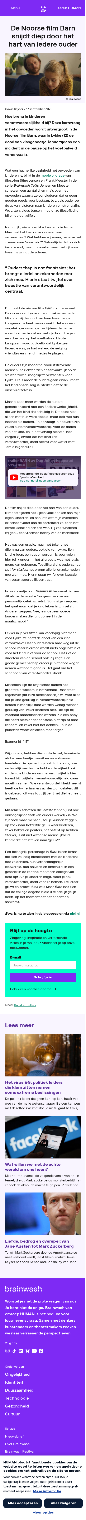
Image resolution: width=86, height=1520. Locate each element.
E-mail (15, 957)
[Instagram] (7, 1350)
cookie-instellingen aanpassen (40, 480)
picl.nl (75, 914)
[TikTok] (14, 1350)
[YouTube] (34, 1350)
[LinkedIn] (20, 1350)
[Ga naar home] (43, 8)
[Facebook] (40, 1350)
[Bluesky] (27, 1350)
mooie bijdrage (52, 175)
